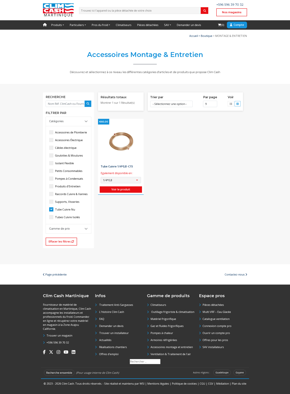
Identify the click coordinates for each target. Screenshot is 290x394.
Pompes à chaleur (162, 333)
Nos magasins (231, 12)
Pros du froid (100, 25)
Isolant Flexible (64, 163)
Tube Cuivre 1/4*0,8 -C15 (117, 166)
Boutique (206, 36)
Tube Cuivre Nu (65, 209)
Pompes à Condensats (69, 178)
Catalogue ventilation (216, 319)
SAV (166, 25)
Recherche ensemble (59, 373)
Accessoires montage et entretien (172, 347)
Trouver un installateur (114, 333)
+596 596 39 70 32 (230, 5)
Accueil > (195, 36)
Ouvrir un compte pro (216, 333)
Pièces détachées (147, 25)
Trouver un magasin (59, 335)
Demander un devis (189, 25)
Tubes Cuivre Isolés (67, 217)
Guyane (240, 372)
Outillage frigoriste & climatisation (172, 312)
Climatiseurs (123, 25)
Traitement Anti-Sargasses (116, 305)
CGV (210, 383)
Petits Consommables (68, 171)
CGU (202, 383)
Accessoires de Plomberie (71, 132)
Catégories (56, 121)
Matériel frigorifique (163, 319)
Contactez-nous (235, 274)
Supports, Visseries (67, 202)
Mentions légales (158, 383)
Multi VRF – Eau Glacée (217, 312)
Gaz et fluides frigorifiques (167, 326)
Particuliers (77, 25)
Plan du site (239, 383)
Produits (56, 25)
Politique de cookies (184, 383)
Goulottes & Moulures (69, 155)
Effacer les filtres (60, 241)
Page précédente (56, 274)
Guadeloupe (222, 372)
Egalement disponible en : (117, 173)
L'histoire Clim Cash (111, 312)
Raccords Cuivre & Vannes (71, 194)
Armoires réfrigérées (164, 340)
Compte (239, 25)
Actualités (105, 340)
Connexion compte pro (217, 326)
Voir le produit (120, 189)
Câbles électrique (66, 148)
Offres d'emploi (108, 354)
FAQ (101, 319)
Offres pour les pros (215, 340)
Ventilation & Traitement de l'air (171, 354)
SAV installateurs (213, 347)
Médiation (222, 383)
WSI (142, 383)
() (221, 25)
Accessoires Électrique (69, 140)
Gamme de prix (59, 228)
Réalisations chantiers (113, 347)
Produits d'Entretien (67, 186)
